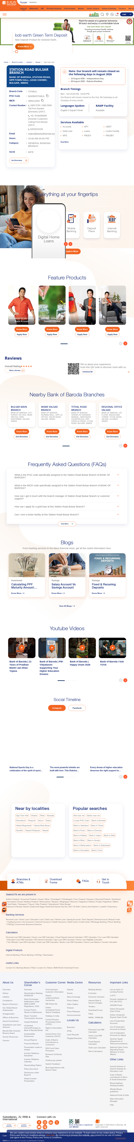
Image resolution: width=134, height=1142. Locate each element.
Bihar (47, 899)
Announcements (73, 1015)
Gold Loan (49, 919)
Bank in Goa (97, 850)
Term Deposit (87, 919)
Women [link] (81, 9)
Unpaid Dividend (31, 1022)
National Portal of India (119, 1095)
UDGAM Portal (116, 1005)
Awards (70, 989)
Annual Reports (30, 1040)
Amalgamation (9, 1014)
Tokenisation (48, 955)
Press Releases (73, 1011)
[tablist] (67, 930)
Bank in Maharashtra (82, 845)
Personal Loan (12, 919)
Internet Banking (12, 955)
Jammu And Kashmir (90, 907)
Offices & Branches (10, 1017)
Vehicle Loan (60, 919)
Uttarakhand (53, 904)
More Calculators (95, 1051)
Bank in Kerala (94, 840)
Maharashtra (45, 902)
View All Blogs (65, 606)
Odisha (91, 902)
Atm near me (79, 815)
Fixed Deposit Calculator (94, 1043)
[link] (94, 14)
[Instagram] (45, 1122)
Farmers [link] (122, 9)
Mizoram (74, 902)
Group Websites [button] (9, 1125)
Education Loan (36, 919)
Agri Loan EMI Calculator (64, 940)
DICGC (76, 1127)
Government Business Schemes (28, 924)
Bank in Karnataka (81, 850)
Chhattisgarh (67, 899)
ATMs (69, 1031)
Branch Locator (17, 62)
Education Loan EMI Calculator (20, 940)
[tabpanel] (67, 35)
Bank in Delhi (109, 835)
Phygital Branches (74, 1038)
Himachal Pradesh (102, 899)
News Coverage (73, 997)
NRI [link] (42, 9)
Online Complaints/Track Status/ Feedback (53, 1009)
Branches (71, 1027)
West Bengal (65, 904)
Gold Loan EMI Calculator (47, 942)
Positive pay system (54, 1060)
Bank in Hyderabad (102, 845)
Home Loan (24, 919)
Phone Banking (114, 922)
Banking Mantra (23, 968)
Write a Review (14, 370)
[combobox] (130, 903)
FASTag (10, 924)
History (5, 993)
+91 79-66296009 (38, 116)
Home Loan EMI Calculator (43, 937)
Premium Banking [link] (54, 9)
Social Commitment (11, 1021)
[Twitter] (57, 1122)
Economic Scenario (96, 997)
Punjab (99, 902)
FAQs (33, 968)
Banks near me (93, 815)
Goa (76, 899)
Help (112, 1105)
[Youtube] (39, 1127)
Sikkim (115, 902)
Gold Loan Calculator (97, 1048)
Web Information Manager (117, 1100)
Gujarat (29, 62)
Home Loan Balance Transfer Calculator (100, 942)
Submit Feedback (53, 1064)
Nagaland (83, 902)
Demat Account (100, 919)
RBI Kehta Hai (51, 1004)
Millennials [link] (33, 9)
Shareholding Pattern (33, 1065)
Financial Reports (31, 1044)
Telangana (22, 904)
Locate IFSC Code (81, 820)
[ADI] (4, 910)
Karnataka (11, 902)
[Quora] (45, 1127)
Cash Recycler (73, 1035)
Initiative (6, 997)
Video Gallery (72, 1004)
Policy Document (31, 1069)
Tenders (91, 1006)
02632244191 (36, 129)
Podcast (70, 1008)
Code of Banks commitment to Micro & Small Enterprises (118, 1077)
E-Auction (92, 993)
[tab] (67, 894)
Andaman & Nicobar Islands (17, 907)
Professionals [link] (69, 9)
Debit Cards (73, 922)
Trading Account (14, 922)
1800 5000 (47, 105)
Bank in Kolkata (80, 835)
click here (50, 1135)
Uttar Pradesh (41, 904)
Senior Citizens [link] (93, 9)
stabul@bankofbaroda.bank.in (43, 133)
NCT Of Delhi (74, 907)
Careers (6, 1040)
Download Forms (72, 968)
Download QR (88, 372)
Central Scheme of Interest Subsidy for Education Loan (118, 1068)
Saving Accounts (74, 919)
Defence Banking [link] (109, 9)
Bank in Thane (97, 825)
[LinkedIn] (51, 1122)
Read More (65, 142)
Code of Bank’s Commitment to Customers (52, 1042)
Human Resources (10, 1037)
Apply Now (22, 334)
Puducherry (112, 907)
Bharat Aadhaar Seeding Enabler (117, 1084)
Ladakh (103, 907)
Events (70, 993)
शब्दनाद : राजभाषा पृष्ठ (95, 1017)
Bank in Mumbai (98, 820)
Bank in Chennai (94, 830)
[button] (102, 14)
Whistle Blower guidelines (116, 1090)
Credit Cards (84, 922)
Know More (23, 46)
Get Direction (22, 436)
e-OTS (112, 995)
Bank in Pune (79, 830)
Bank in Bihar (79, 840)
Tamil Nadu (12, 904)
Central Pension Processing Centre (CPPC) (53, 1022)
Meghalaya (64, 902)
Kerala (20, 902)
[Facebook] (39, 1122)
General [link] (23, 9)
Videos (49, 968)
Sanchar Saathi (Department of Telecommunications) (118, 1041)
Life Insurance (28, 922)
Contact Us (10, 968)
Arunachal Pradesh (29, 899)
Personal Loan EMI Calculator (18, 937)
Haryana (90, 899)
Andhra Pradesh (12, 899)
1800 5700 (35, 105)
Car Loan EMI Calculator (108, 937)
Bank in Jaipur (95, 835)
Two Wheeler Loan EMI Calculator (21, 942)
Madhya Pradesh (31, 902)
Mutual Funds (114, 919)
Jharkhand (116, 899)
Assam (41, 899)
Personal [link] (23, 2)
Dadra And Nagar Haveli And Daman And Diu (49, 907)
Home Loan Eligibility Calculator (89, 940)
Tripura (31, 904)
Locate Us (41, 968)
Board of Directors (10, 1004)
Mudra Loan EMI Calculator (71, 942)
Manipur (55, 902)
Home (6, 62)
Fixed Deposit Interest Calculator (69, 937)
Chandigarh (56, 899)
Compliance (7, 1000)
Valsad (37, 62)
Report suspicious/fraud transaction (52, 997)
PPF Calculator (90, 937)
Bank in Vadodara (81, 825)
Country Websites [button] (24, 1125)
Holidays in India (52, 1016)
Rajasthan (107, 902)
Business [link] (33, 2)
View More (65, 524)
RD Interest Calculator (43, 940)
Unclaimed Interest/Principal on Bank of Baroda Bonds (33, 1028)
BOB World (58, 968)
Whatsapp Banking (99, 922)
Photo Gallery (72, 1000)
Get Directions (16, 160)
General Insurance (43, 922)
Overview (6, 989)
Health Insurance (59, 922)
